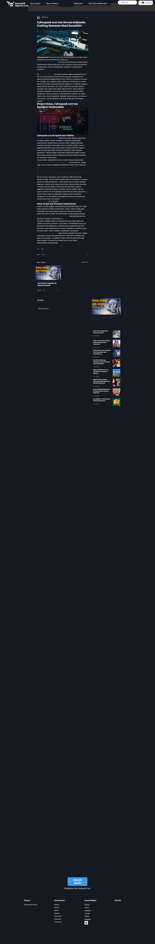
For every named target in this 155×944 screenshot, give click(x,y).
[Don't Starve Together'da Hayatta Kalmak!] (48, 273)
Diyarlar (56, 907)
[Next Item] (117, 306)
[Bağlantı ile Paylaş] (42, 249)
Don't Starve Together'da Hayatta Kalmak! (47, 284)
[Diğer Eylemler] (87, 18)
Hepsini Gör (85, 262)
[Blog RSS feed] (86, 923)
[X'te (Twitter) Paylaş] (38, 249)
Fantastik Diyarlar (77, 881)
